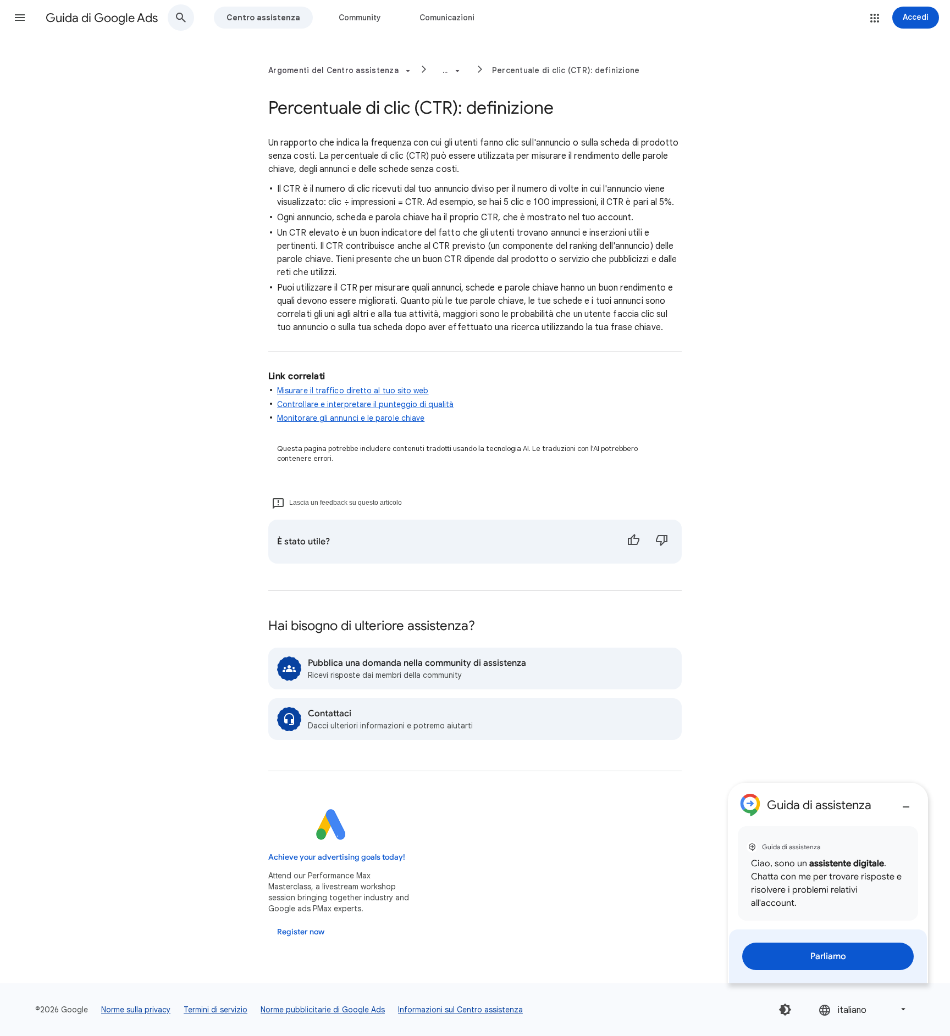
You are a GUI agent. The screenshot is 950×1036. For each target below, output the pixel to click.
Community (360, 18)
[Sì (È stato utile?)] (633, 541)
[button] (20, 17)
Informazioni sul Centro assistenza (460, 1010)
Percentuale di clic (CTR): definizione (566, 70)
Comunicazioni (446, 18)
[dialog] (828, 883)
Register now (300, 932)
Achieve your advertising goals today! (336, 857)
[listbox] (863, 1009)
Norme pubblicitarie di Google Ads (323, 1010)
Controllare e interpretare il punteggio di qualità (365, 404)
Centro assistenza (263, 18)
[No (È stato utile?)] (662, 541)
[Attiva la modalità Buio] (785, 1009)
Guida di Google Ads (102, 17)
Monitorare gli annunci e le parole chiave (350, 418)
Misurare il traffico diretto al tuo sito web (353, 391)
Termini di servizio (215, 1010)
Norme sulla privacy (135, 1010)
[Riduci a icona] (906, 802)
